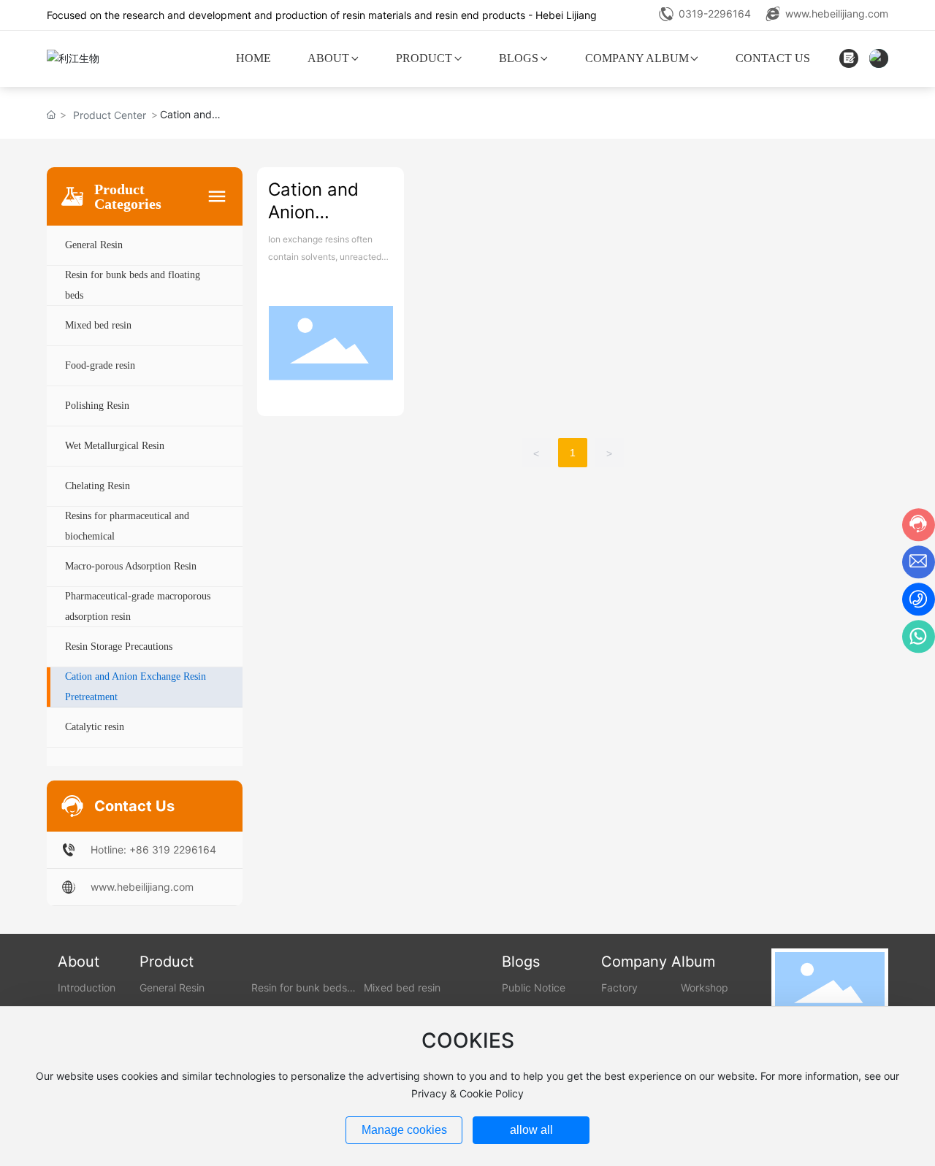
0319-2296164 (715, 13)
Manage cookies (404, 1130)
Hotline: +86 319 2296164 (153, 849)
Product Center (109, 115)
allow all (531, 1130)
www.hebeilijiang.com (836, 13)
